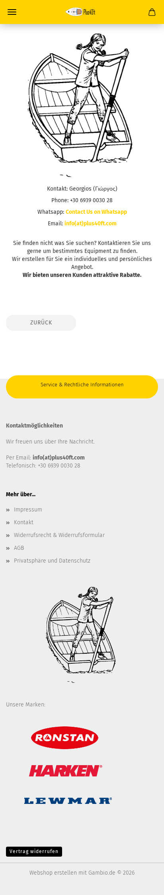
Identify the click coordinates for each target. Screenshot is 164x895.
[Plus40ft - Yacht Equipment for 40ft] (82, 12)
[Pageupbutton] (142, 883)
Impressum (28, 509)
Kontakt (23, 522)
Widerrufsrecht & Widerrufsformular (59, 535)
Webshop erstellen (53, 872)
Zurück (41, 322)
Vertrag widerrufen (34, 851)
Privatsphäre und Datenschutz (52, 560)
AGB (19, 548)
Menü (12, 12)
